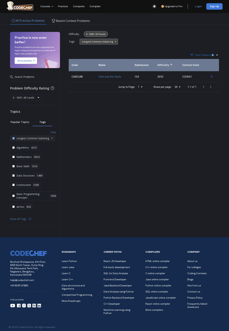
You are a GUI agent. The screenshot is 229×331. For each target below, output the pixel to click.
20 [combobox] (176, 86)
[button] (46, 6)
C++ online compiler (156, 267)
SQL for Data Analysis (116, 273)
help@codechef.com (22, 280)
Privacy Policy (195, 298)
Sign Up (214, 6)
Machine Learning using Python (117, 311)
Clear (53, 132)
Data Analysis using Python (119, 292)
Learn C (66, 273)
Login (198, 6)
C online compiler (155, 273)
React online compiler (157, 304)
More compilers (154, 310)
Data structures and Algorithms (73, 287)
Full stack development (117, 267)
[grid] (144, 70)
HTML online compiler (157, 261)
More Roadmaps (71, 301)
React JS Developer (115, 261)
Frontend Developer (115, 279)
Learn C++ (67, 279)
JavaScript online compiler (160, 298)
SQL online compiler (156, 292)
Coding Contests (196, 273)
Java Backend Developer (118, 285)
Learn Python (69, 261)
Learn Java (68, 267)
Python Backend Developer (119, 298)
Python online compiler (158, 285)
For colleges (194, 267)
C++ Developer (112, 304)
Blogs (190, 279)
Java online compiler (157, 279)
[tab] (20, 122)
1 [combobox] (138, 86)
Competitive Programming (77, 295)
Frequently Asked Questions (197, 305)
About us (192, 261)
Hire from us (194, 285)
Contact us (193, 292)
